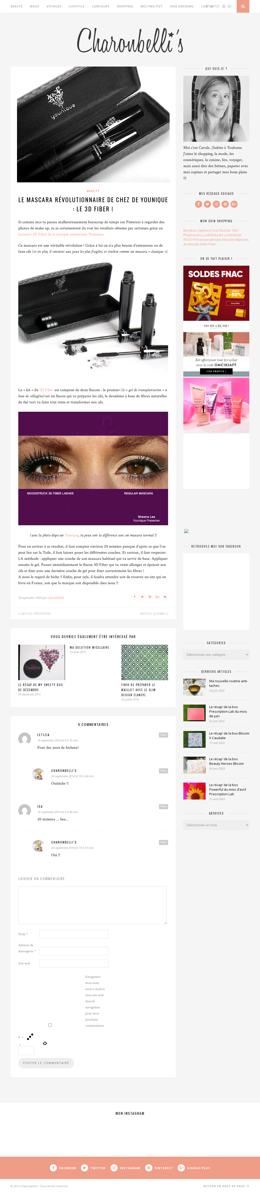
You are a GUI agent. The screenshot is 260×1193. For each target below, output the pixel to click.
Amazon (228, 239)
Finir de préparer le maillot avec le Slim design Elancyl (138, 690)
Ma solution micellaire (89, 647)
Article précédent (35, 613)
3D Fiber (46, 390)
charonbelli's (64, 770)
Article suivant (153, 613)
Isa (40, 806)
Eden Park (208, 244)
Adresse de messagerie (27, 948)
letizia (43, 735)
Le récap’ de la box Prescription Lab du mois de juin (228, 711)
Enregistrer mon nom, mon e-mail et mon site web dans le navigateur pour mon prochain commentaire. (95, 1001)
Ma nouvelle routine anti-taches (228, 683)
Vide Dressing (182, 6)
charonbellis (56, 597)
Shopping (125, 6)
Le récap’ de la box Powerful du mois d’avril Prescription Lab (227, 789)
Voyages (54, 6)
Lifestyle (77, 6)
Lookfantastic (212, 235)
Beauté (17, 6)
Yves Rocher (221, 230)
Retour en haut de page (224, 1186)
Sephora (204, 230)
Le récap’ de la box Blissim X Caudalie (229, 735)
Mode (34, 6)
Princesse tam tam (207, 239)
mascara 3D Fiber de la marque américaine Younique (60, 234)
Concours (100, 6)
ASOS (187, 239)
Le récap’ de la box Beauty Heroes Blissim (226, 761)
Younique (71, 535)
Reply (163, 735)
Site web (24, 963)
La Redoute (232, 235)
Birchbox (190, 230)
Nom (23, 934)
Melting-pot (152, 6)
